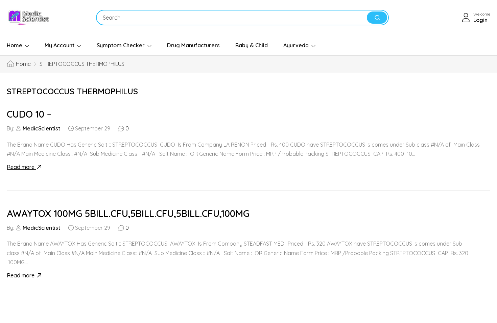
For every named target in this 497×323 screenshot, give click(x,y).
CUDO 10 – (29, 114)
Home (14, 45)
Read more (21, 167)
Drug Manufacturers (193, 45)
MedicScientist (41, 128)
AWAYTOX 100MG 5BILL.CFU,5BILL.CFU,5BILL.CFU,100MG (128, 213)
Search (377, 17)
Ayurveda (296, 45)
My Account (59, 45)
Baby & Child (251, 45)
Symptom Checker (121, 45)
